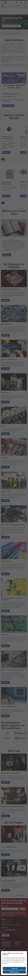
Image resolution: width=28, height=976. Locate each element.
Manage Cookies (14, 972)
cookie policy (17, 962)
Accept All (14, 968)
